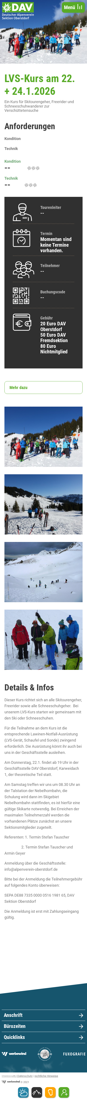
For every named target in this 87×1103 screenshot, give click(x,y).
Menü (70, 7)
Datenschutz (25, 1076)
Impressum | (9, 1076)
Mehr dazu (18, 387)
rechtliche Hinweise (46, 1076)
